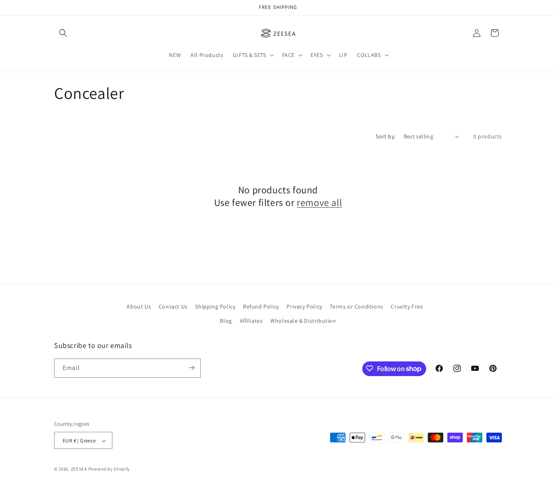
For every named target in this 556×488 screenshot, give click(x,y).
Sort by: (385, 136)
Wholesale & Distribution (303, 321)
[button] (63, 33)
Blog (226, 321)
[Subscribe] (191, 367)
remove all (319, 202)
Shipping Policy (215, 306)
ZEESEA (79, 469)
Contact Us (173, 306)
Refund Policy (261, 306)
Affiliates (251, 321)
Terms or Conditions (356, 306)
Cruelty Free (407, 306)
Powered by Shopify (109, 469)
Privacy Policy (304, 306)
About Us (139, 306)
